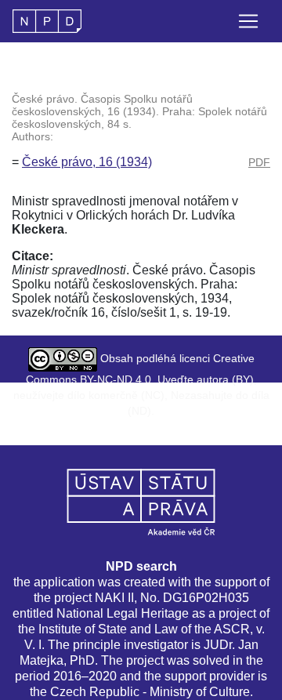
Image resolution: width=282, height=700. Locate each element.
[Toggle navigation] (248, 21)
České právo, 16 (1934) (87, 162)
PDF (259, 162)
